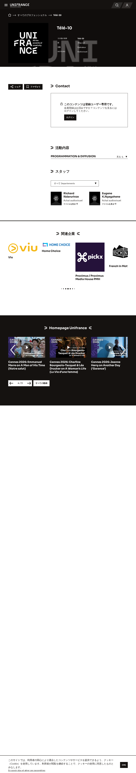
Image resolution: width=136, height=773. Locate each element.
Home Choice (51, 251)
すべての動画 (41, 383)
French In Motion (120, 266)
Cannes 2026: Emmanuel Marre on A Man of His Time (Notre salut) (26, 365)
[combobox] (75, 183)
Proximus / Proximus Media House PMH (89, 277)
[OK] (124, 765)
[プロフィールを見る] (127, 5)
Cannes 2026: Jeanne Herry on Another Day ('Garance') (105, 365)
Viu (10, 257)
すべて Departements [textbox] (64, 183)
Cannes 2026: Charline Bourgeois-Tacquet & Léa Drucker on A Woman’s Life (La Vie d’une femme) (68, 367)
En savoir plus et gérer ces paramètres (26, 770)
